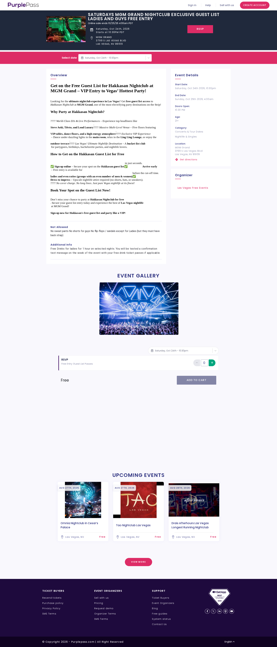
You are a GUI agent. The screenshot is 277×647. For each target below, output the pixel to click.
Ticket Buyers (160, 597)
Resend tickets (52, 597)
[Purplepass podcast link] (225, 611)
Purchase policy (52, 603)
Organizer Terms (105, 613)
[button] (159, 41)
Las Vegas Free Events (192, 188)
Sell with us (227, 5)
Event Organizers (163, 603)
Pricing (98, 603)
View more (138, 561)
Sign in (192, 5)
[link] (201, 160)
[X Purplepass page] (213, 611)
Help (208, 5)
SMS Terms (49, 613)
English (228, 641)
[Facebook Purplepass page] (207, 611)
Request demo (103, 608)
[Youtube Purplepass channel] (231, 611)
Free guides (159, 613)
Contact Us (159, 624)
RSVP (200, 29)
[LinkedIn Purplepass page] (219, 611)
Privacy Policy (51, 608)
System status (161, 619)
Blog (155, 608)
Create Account (254, 5)
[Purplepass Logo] (23, 5)
